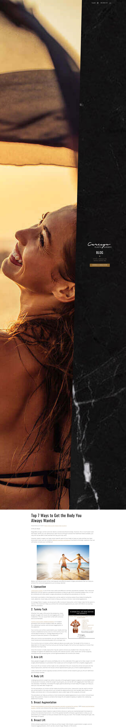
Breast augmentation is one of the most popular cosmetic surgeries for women (54, 706)
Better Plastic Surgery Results (51, 525)
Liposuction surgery (37, 590)
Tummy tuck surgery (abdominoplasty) (42, 621)
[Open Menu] (110, 3)
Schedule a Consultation (99, 265)
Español (94, 3)
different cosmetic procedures (61, 540)
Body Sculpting (63, 525)
